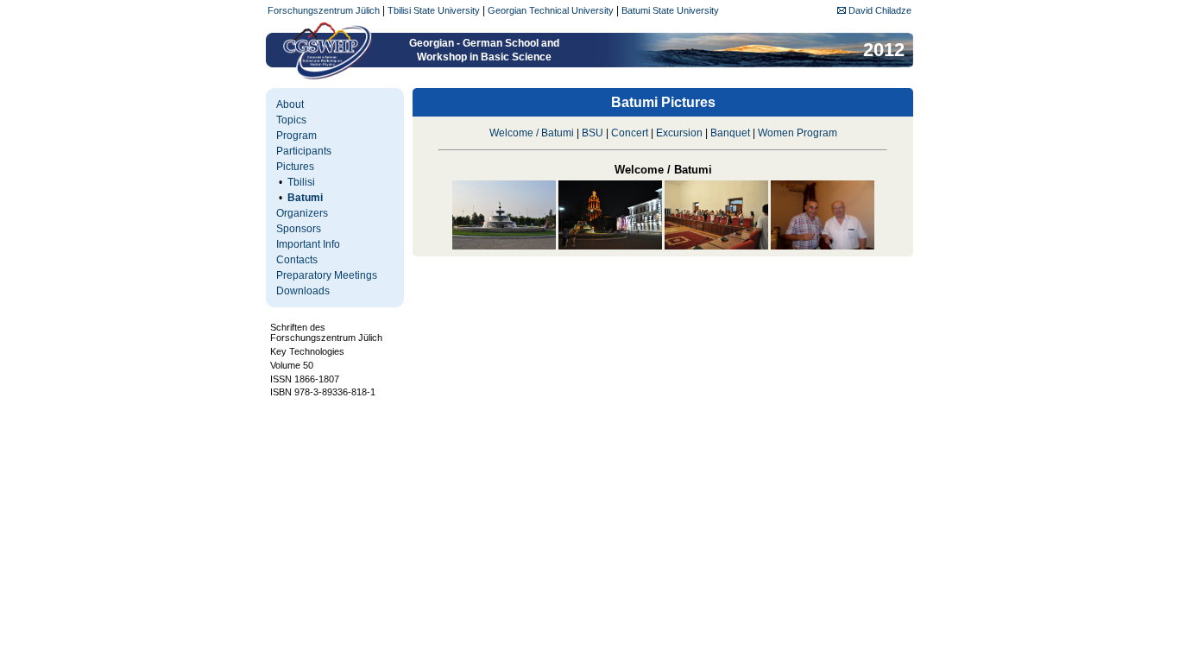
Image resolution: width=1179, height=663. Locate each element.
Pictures (295, 167)
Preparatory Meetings (326, 275)
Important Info (308, 244)
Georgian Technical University (551, 10)
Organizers (302, 213)
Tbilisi (301, 182)
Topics (291, 120)
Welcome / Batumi (531, 133)
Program (296, 135)
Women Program (797, 133)
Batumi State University (670, 10)
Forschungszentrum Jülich (324, 10)
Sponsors (298, 229)
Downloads (303, 291)
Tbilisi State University (434, 10)
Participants (303, 151)
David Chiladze (878, 10)
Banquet (730, 133)
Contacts (297, 260)
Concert (629, 133)
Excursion (679, 133)
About (290, 104)
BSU (592, 133)
